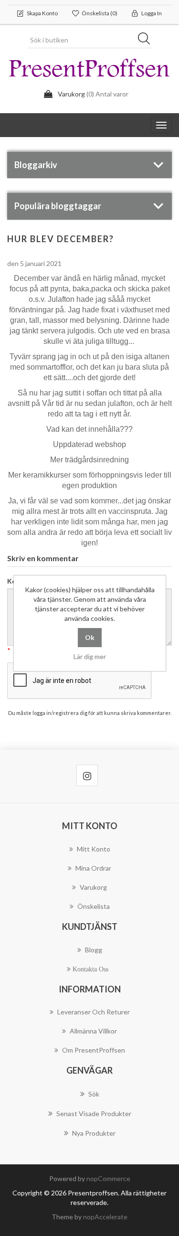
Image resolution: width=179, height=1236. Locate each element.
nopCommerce (108, 1178)
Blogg (93, 950)
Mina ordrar (93, 868)
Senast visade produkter (93, 1113)
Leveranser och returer (93, 1012)
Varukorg (93, 887)
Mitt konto (93, 849)
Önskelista (93, 906)
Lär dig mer (90, 656)
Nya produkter (94, 1133)
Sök (147, 40)
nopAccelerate (105, 1217)
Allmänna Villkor (93, 1031)
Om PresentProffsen (93, 1050)
